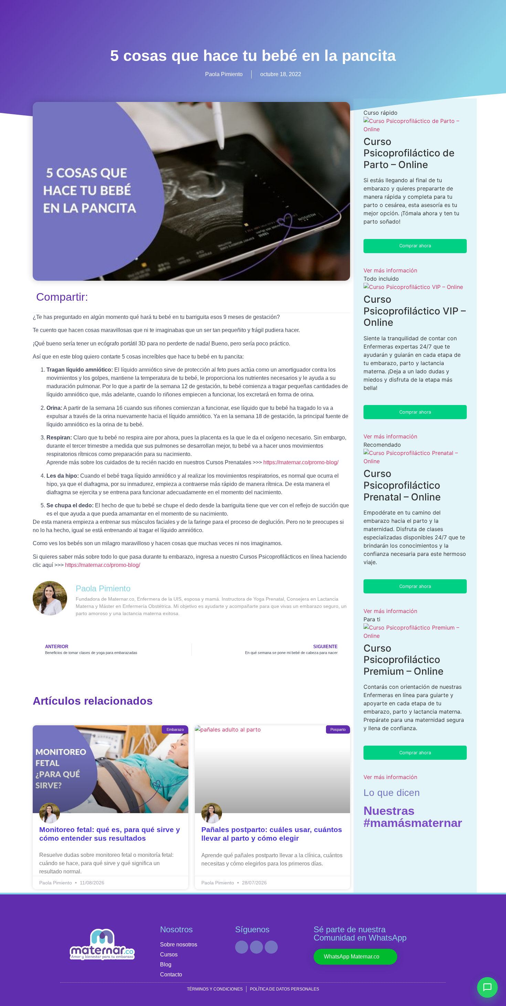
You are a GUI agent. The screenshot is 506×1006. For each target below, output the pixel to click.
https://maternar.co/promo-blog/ (300, 462)
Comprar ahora (415, 245)
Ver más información (390, 270)
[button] (253, 295)
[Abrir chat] (487, 987)
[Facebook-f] (271, 947)
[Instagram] (256, 947)
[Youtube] (241, 947)
